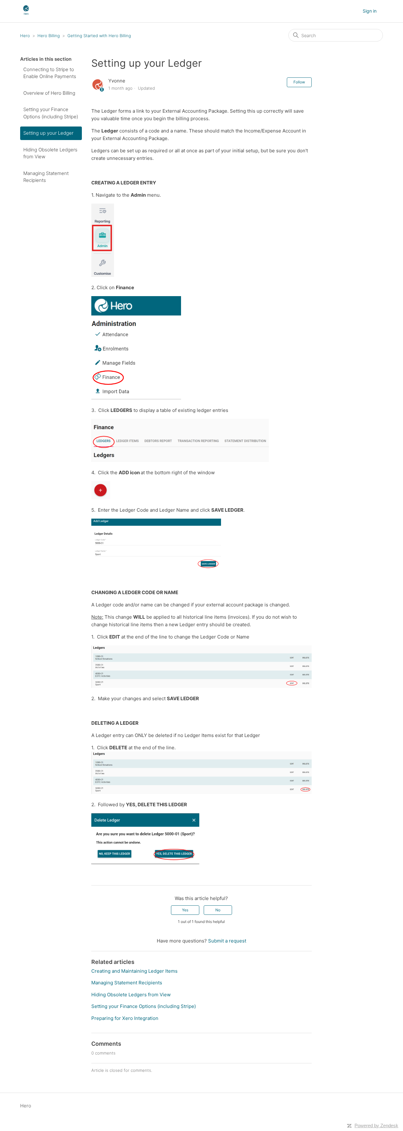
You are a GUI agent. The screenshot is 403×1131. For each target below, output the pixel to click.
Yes (185, 910)
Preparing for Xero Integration (124, 1018)
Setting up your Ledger (48, 133)
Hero (25, 35)
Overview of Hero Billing (49, 93)
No (217, 910)
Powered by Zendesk (376, 1125)
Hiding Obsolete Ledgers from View (50, 153)
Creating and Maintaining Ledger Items (134, 971)
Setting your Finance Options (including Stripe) (50, 113)
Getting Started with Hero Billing (99, 35)
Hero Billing (48, 35)
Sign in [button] (370, 11)
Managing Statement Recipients (46, 176)
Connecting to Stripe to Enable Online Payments (49, 73)
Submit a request (227, 941)
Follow (299, 82)
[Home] (26, 14)
